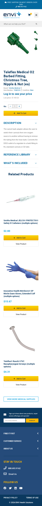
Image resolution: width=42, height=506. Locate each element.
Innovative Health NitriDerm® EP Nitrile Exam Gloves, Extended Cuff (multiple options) (19, 294)
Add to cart (21, 113)
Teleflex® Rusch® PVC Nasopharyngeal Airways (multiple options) (19, 364)
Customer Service (13, 441)
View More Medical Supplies (21, 399)
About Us (8, 448)
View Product (21, 244)
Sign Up (32, 420)
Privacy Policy (10, 497)
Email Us (12, 474)
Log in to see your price (18, 94)
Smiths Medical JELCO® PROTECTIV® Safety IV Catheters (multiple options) (21, 221)
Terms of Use (32, 497)
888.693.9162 (22, 7)
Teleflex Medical (14, 88)
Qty (5, 106)
